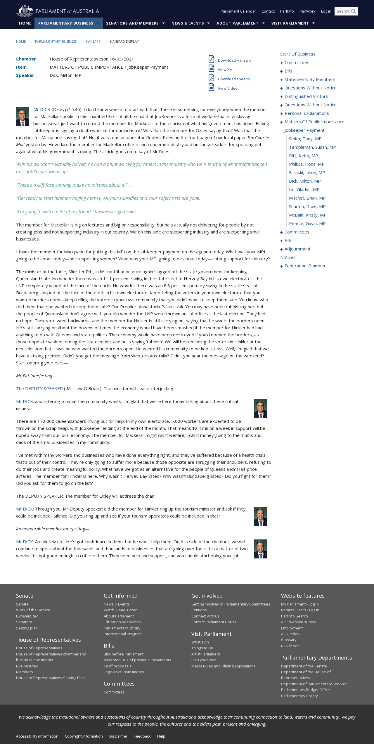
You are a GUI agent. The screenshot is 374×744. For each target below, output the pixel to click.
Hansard (93, 41)
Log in (326, 11)
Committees (114, 692)
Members (24, 671)
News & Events (188, 23)
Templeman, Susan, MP (312, 147)
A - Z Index (290, 633)
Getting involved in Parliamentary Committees (230, 604)
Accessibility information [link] (37, 736)
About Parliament (238, 23)
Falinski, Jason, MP (307, 172)
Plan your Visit (203, 659)
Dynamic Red (27, 616)
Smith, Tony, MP (305, 138)
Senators (24, 621)
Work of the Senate (33, 609)
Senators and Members (132, 23)
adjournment (298, 249)
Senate (22, 604)
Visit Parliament (290, 23)
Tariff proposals (117, 666)
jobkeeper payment (305, 130)
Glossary (288, 639)
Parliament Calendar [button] (238, 11)
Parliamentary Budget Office (305, 689)
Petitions (199, 609)
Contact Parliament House (214, 621)
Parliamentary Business (66, 23)
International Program (123, 633)
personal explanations (307, 113)
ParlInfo (287, 11)
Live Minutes (27, 666)
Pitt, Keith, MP (303, 155)
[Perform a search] (353, 11)
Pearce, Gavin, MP (307, 223)
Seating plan (27, 628)
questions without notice (311, 88)
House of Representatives (39, 647)
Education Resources (122, 621)
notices (288, 257)
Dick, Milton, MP (305, 181)
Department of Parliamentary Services (314, 683)
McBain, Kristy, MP (308, 215)
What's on (200, 642)
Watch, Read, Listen (121, 609)
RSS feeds (290, 645)
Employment (292, 628)
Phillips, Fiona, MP (307, 164)
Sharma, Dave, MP (307, 206)
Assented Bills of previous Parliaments (137, 659)
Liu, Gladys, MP (304, 189)
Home (25, 23)
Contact (268, 11)
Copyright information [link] (84, 736)
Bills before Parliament (123, 654)
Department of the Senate (304, 666)
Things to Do (202, 647)
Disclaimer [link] (118, 736)
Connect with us (205, 616)
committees (297, 62)
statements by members (310, 79)
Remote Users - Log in (300, 609)
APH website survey (298, 621)
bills (288, 71)
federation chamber (305, 266)
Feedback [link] (142, 736)
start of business (298, 54)
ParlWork (307, 11)
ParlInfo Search (294, 616)
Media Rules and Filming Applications (223, 666)
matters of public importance (314, 121)
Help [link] (161, 736)
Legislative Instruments (124, 671)
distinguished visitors (306, 96)
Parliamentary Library (122, 628)
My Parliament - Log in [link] (300, 604)
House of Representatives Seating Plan (50, 677)
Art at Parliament (205, 654)
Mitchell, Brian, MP (307, 198)
